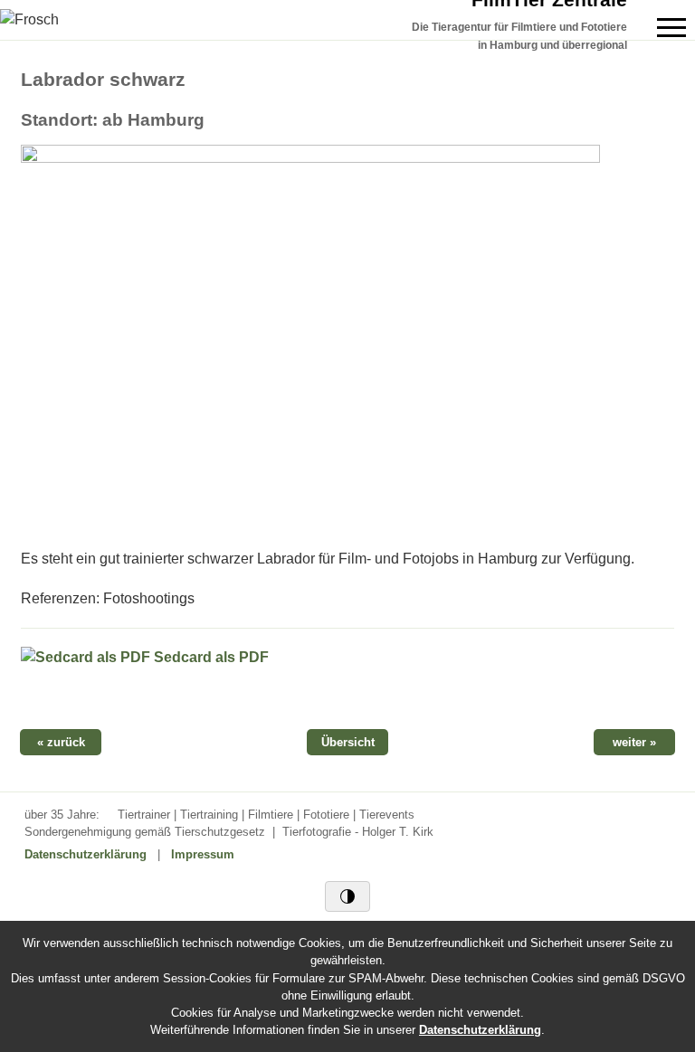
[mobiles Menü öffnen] (671, 27)
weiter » (634, 742)
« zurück (61, 742)
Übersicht (348, 742)
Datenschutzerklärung (85, 854)
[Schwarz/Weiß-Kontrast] (347, 896)
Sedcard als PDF (209, 657)
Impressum (202, 854)
